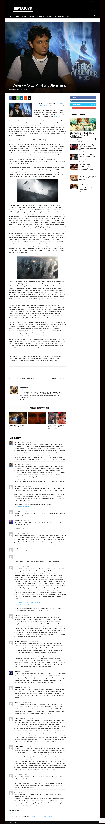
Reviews (23, 16)
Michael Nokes (18, 718)
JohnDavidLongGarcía (20, 641)
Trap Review (31, 425)
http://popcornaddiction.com (26, 389)
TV (55, 16)
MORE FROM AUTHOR (39, 408)
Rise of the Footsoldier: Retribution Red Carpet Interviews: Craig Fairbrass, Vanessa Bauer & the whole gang (86, 168)
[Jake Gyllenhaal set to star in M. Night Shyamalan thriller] (18, 418)
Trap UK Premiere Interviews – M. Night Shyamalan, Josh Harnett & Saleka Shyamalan (56, 427)
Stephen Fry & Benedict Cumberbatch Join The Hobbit (21, 379)
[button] (94, 16)
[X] (92, 1)
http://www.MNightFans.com (22, 506)
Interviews (40, 16)
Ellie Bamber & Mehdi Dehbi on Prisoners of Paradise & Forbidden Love (82, 135)
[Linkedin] (21, 98)
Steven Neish (13, 89)
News (17, 16)
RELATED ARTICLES (18, 408)
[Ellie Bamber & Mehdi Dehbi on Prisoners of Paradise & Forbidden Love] (83, 124)
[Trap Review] (37, 418)
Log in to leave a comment (16, 813)
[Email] (29, 98)
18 (26, 89)
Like (94, 97)
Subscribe (92, 107)
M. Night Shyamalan (59, 116)
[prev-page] (10, 432)
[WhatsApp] (18, 98)
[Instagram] (89, 1)
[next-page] (12, 432)
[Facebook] (87, 1)
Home (11, 16)
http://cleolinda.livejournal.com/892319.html (27, 602)
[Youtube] (95, 1)
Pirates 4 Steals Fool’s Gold (58, 378)
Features (49, 16)
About (68, 16)
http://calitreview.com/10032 (22, 604)
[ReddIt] (25, 98)
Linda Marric (72, 139)
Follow (93, 101)
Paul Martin (17, 486)
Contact (61, 16)
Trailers (31, 16)
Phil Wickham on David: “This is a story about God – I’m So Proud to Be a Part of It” (87, 178)
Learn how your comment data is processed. (42, 816)
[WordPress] (24, 400)
